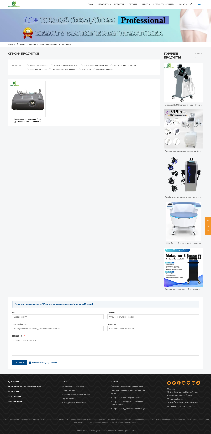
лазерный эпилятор (58, 419)
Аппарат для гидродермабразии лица (128, 408)
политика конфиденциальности (76, 394)
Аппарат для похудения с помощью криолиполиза (127, 403)
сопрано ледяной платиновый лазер (34, 419)
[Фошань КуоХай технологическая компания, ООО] (14, 4)
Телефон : (111, 312)
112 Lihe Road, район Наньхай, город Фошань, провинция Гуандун (183, 394)
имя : (14, 312)
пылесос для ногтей (11, 419)
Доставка (14, 381)
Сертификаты (16, 396)
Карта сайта (15, 401)
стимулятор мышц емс (127, 422)
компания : (112, 324)
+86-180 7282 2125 (186, 406)
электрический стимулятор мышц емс (170, 419)
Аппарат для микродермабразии (125, 397)
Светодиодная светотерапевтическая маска (128, 392)
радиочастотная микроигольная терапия (137, 419)
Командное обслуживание (24, 386)
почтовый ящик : (20, 324)
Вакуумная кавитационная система (127, 386)
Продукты (20, 44)
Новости (13, 391)
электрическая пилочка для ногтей (103, 422)
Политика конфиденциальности (44, 362)
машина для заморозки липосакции (106, 419)
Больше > (198, 55)
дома (10, 44)
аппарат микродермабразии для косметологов (50, 44)
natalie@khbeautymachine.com (182, 402)
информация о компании (73, 386)
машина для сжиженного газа (79, 419)
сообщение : (18, 336)
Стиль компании (69, 390)
